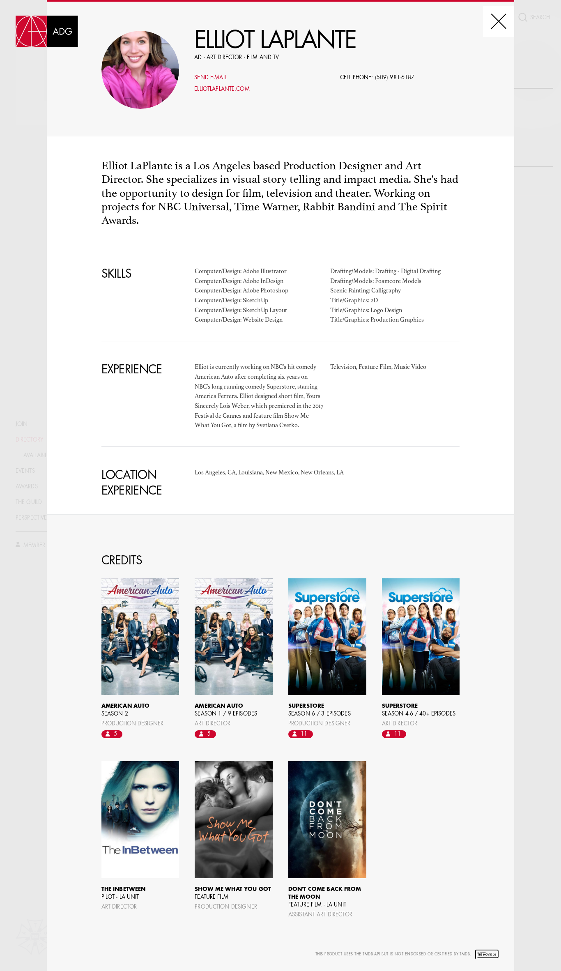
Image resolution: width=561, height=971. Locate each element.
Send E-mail (210, 78)
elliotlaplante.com (221, 89)
